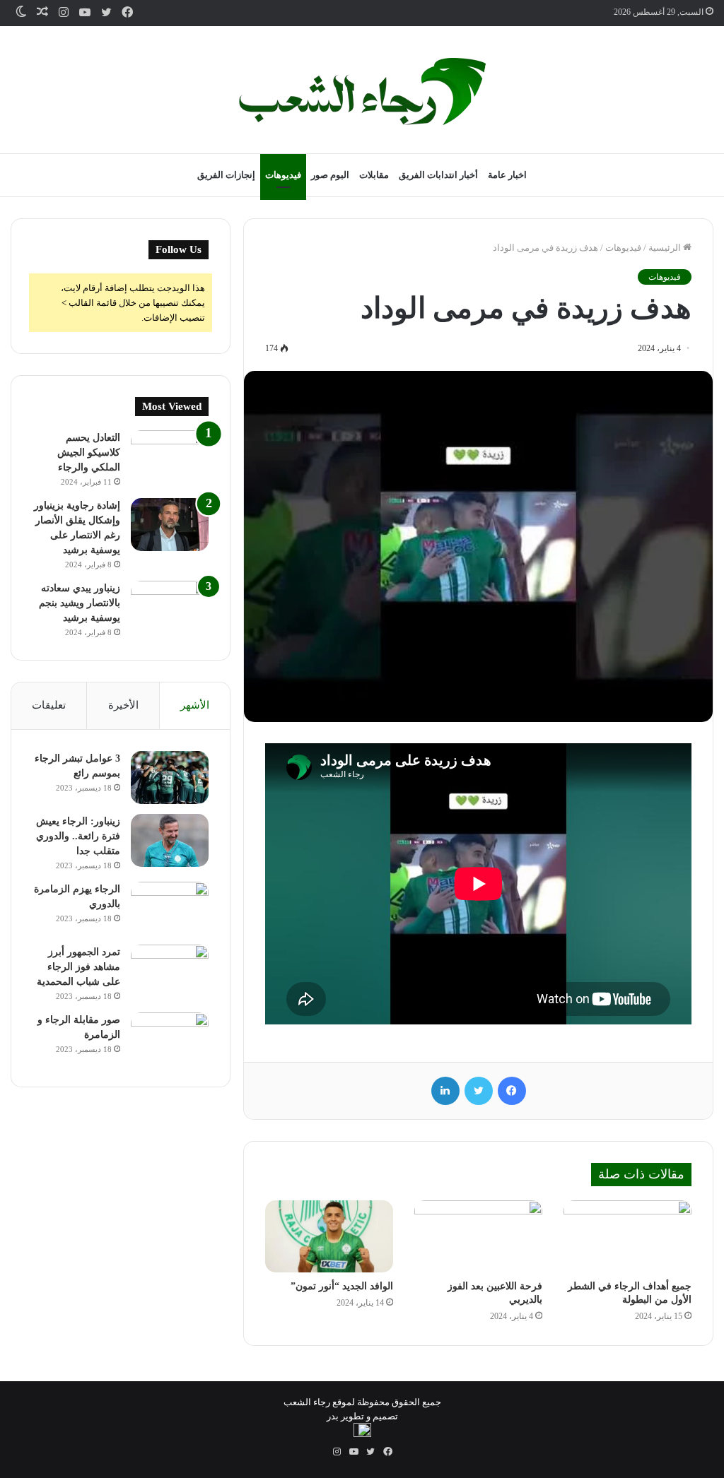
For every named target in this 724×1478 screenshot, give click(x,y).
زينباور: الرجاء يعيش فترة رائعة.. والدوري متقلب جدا (78, 836)
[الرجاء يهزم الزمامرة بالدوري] (170, 908)
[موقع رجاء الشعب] (362, 91)
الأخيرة (123, 705)
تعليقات (49, 705)
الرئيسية (665, 247)
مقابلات (374, 175)
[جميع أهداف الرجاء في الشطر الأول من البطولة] (627, 1236)
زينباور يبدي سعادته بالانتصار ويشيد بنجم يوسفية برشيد (79, 603)
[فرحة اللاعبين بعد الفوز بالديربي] (478, 1236)
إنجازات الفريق (226, 175)
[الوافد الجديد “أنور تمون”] (329, 1236)
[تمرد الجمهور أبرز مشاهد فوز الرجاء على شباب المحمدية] (170, 971)
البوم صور (330, 175)
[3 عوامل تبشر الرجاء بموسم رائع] (170, 777)
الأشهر (194, 705)
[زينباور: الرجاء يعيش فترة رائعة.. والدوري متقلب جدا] (170, 840)
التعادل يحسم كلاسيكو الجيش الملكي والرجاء (88, 452)
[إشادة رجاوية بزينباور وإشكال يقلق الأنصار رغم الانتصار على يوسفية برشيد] (170, 524)
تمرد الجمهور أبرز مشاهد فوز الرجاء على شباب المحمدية (78, 967)
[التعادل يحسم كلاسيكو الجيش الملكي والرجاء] (170, 456)
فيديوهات (283, 175)
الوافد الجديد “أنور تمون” (342, 1286)
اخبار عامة (507, 175)
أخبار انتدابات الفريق (438, 175)
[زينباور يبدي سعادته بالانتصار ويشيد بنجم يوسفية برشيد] (170, 607)
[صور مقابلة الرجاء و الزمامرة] (170, 1038)
